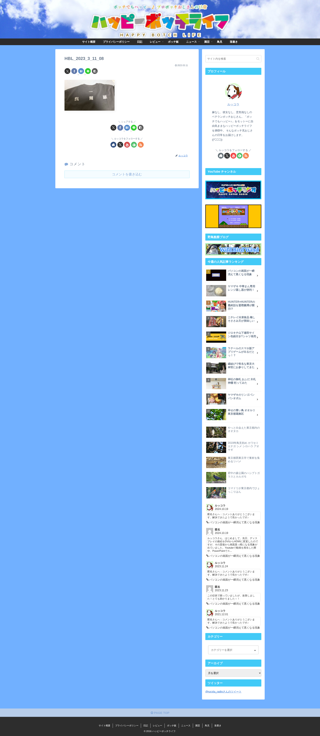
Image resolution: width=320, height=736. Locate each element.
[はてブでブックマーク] (81, 71)
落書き (217, 725)
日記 (145, 725)
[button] (95, 71)
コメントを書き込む (127, 174)
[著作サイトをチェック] (113, 145)
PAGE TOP (161, 713)
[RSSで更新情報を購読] (141, 145)
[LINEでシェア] (88, 71)
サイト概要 (104, 725)
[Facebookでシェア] (74, 71)
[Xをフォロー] (120, 145)
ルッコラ (233, 104)
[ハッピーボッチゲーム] (233, 216)
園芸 (197, 725)
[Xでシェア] (67, 71)
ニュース (185, 725)
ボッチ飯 (171, 725)
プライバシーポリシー (126, 725)
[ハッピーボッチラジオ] (233, 190)
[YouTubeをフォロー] (127, 145)
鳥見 (207, 725)
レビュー (157, 725)
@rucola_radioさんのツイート (223, 691)
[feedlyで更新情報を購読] (134, 145)
